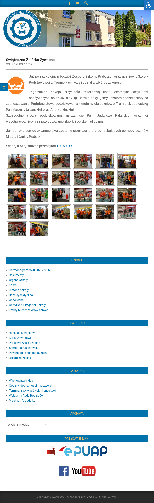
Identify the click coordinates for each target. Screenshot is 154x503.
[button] (149, 5)
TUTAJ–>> (65, 146)
